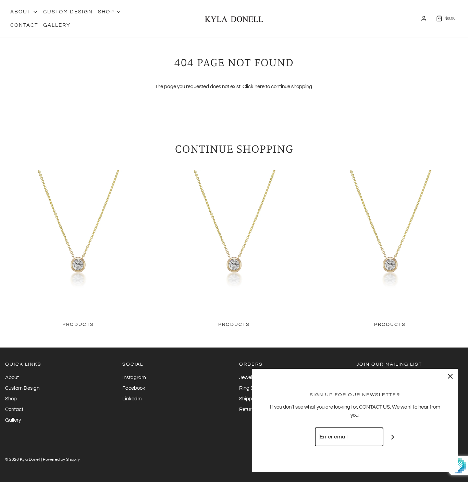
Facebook (133, 388)
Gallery (57, 25)
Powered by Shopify (61, 459)
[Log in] (424, 18)
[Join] (392, 436)
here (259, 86)
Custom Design (68, 11)
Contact (24, 25)
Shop (11, 398)
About (12, 377)
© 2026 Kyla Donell (22, 459)
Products (78, 324)
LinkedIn (131, 398)
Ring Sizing (251, 388)
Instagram (134, 377)
